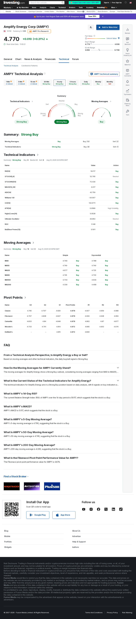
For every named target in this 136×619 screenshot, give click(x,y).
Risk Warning (127, 613)
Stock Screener (20, 11)
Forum (75, 59)
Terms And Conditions (94, 613)
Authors (75, 547)
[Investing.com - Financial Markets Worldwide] (14, 3)
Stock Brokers (103, 11)
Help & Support (79, 542)
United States (49, 11)
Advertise (76, 536)
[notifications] (125, 2)
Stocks (8, 11)
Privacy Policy (112, 613)
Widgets (8, 547)
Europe (112, 11)
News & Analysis (33, 59)
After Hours (71, 11)
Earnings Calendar (35, 11)
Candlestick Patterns (29, 66)
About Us (76, 531)
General (8, 59)
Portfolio (8, 542)
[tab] (9, 83)
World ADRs (91, 11)
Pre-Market (60, 11)
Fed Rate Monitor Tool (125, 11)
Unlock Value (112, 38)
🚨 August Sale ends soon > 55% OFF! (84, 3)
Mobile (7, 536)
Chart (18, 59)
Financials (50, 59)
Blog (6, 531)
